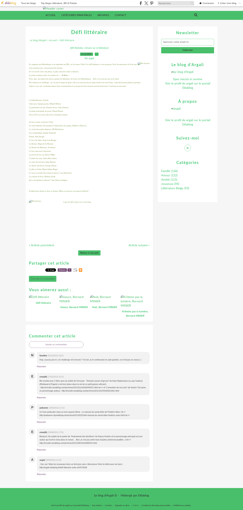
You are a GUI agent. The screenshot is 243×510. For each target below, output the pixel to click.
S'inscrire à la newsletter (43, 279)
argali (189, 83)
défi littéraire (76, 48)
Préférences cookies (182, 505)
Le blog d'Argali (38, 40)
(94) (170, 184)
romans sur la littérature (96, 48)
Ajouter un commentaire (56, 344)
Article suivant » (139, 245)
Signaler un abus (122, 505)
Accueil (50, 15)
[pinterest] (152, 3)
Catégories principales (76, 15)
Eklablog (143, 495)
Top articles (97, 505)
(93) (175, 188)
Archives (103, 15)
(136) (169, 171)
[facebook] (141, 3)
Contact (120, 15)
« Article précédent (41, 245)
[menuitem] (50, 15)
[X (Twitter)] (146, 3)
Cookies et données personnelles (156, 505)
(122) (169, 175)
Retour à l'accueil (89, 253)
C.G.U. (136, 505)
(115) (169, 179)
